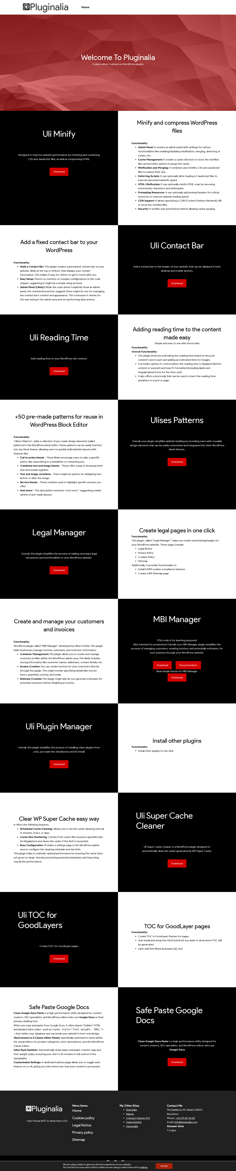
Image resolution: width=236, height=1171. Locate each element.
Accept (164, 1166)
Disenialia (131, 1109)
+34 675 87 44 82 (185, 1118)
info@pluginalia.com (185, 1122)
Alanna (130, 1113)
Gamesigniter (134, 1122)
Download (59, 171)
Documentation (188, 665)
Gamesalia (132, 1126)
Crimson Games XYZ (138, 1118)
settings (143, 1167)
